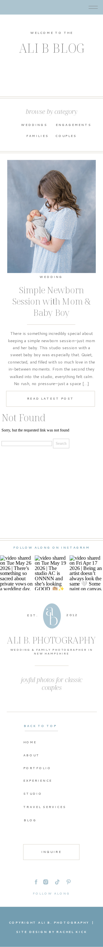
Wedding (51, 276)
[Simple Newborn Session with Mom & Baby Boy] (51, 216)
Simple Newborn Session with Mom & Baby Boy (51, 301)
